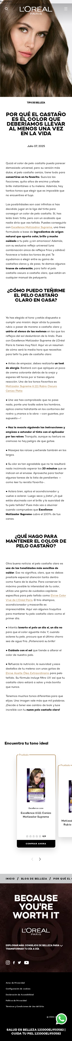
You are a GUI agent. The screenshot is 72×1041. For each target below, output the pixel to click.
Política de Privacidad (16, 1000)
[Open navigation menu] (65, 8)
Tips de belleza (36, 102)
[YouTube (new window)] (26, 962)
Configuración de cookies (18, 988)
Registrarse (6, 1)
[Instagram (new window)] (8, 962)
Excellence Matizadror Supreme (31, 227)
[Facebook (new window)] (14, 962)
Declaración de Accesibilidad (20, 994)
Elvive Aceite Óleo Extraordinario (27, 673)
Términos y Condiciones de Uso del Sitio (25, 1006)
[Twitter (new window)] (19, 962)
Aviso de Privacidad (15, 983)
